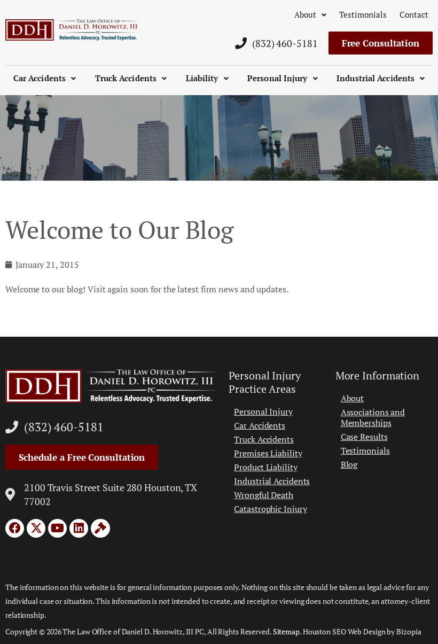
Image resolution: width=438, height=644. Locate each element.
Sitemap (286, 631)
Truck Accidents (126, 78)
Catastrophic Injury (270, 508)
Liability (202, 78)
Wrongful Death (263, 495)
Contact (414, 14)
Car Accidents (39, 78)
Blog (349, 464)
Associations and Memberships (373, 417)
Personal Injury (277, 78)
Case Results (364, 436)
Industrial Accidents (375, 78)
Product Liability (265, 467)
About (305, 14)
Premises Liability (268, 453)
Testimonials (363, 14)
